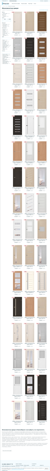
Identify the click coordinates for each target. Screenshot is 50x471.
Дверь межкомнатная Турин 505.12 (17, 110)
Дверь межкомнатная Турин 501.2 (42, 188)
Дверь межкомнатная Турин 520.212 (30, 396)
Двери (7, 6)
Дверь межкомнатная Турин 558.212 (42, 292)
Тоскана (5, 32)
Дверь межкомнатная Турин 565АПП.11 (30, 136)
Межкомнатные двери (16, 3)
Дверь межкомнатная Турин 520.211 (42, 370)
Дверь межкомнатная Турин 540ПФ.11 (42, 162)
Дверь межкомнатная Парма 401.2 (17, 214)
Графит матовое (7, 57)
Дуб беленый (6, 46)
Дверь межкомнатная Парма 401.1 (30, 32)
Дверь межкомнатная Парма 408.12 (42, 110)
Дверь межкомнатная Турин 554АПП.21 (30, 292)
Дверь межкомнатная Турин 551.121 (17, 344)
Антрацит (6, 42)
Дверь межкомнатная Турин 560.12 (17, 84)
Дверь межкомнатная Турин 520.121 (42, 318)
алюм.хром (6, 25)
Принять (46, 468)
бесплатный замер (13, 0)
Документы (46, 0)
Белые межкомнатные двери (7, 450)
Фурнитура (30, 3)
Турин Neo (6, 35)
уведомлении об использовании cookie (18, 469)
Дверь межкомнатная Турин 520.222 (17, 422)
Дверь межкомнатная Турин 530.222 (17, 292)
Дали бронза (6, 59)
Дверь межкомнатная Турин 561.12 (42, 84)
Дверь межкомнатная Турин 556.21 (30, 344)
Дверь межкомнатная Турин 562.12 (17, 58)
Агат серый (6, 41)
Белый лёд (6, 44)
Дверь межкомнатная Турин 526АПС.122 (17, 240)
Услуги (35, 3)
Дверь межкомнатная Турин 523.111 (42, 396)
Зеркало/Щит (6, 62)
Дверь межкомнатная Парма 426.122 (30, 110)
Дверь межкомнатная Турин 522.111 (30, 422)
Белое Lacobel (6, 54)
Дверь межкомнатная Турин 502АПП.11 (17, 162)
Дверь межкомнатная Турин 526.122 (42, 58)
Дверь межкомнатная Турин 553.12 (30, 266)
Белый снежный (7, 45)
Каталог (4, 6)
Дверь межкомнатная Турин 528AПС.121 (17, 266)
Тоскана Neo (6, 33)
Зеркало (5, 60)
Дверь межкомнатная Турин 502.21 (42, 136)
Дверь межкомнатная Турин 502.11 (17, 188)
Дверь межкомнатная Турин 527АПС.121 (17, 318)
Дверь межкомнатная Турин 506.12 (30, 58)
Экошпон (6, 16)
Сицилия (5, 31)
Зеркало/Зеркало (7, 61)
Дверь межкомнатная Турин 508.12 (42, 32)
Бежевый (5, 43)
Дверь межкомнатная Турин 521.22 (30, 370)
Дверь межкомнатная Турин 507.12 (17, 136)
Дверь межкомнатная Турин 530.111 (30, 318)
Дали (5, 58)
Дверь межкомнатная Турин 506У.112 (30, 214)
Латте (5, 48)
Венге (5, 40)
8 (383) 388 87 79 (5, 0)
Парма (5, 30)
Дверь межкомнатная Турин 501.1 (17, 32)
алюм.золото (6, 24)
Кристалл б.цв (6, 63)
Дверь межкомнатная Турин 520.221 (17, 396)
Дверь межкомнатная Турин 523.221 (17, 370)
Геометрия (5, 56)
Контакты (42, 0)
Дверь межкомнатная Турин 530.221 (30, 240)
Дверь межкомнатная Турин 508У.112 (30, 188)
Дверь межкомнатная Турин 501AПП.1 (42, 214)
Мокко (5, 49)
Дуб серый (6, 47)
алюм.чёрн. (6, 26)
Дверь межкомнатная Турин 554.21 (42, 344)
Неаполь (5, 29)
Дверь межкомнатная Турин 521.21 (42, 266)
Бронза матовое (7, 55)
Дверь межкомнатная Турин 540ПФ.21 (30, 162)
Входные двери (24, 3)
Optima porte (6, 13)
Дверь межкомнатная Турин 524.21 (42, 422)
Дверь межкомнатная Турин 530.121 (42, 240)
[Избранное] (45, 3)
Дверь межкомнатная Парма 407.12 (30, 84)
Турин (5, 34)
